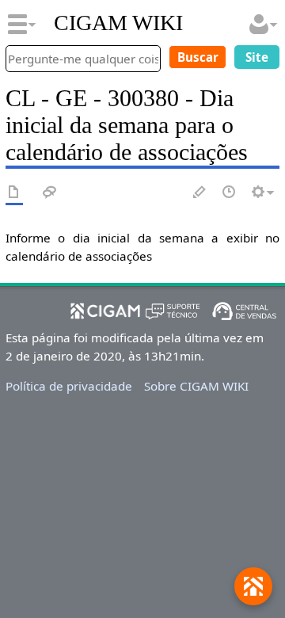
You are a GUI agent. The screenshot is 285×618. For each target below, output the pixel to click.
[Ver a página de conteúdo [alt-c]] (14, 193)
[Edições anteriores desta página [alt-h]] (229, 193)
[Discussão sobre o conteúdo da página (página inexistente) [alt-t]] (50, 193)
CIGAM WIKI (118, 23)
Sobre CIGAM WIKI (196, 386)
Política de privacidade (69, 386)
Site (256, 57)
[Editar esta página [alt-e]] (200, 193)
